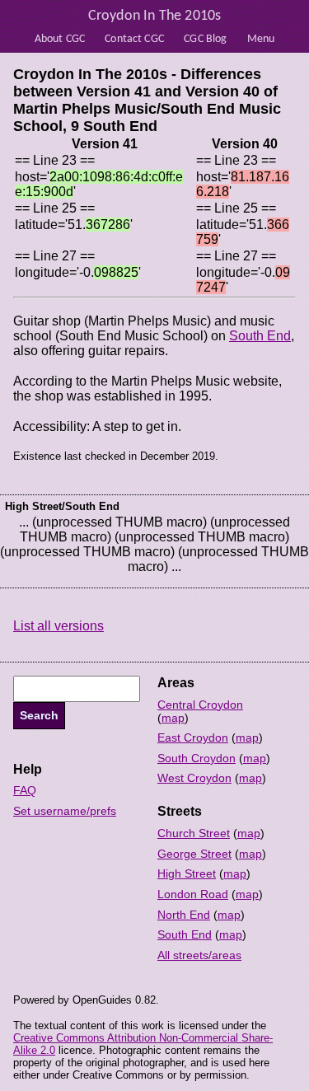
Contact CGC (134, 39)
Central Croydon (200, 704)
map (173, 717)
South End (260, 336)
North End (183, 914)
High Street (186, 873)
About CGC (60, 39)
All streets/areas (199, 955)
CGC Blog (205, 39)
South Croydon (196, 758)
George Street (194, 853)
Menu (261, 39)
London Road (192, 894)
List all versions (58, 626)
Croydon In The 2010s (155, 16)
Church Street (193, 833)
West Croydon (194, 777)
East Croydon (192, 737)
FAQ (24, 790)
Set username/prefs (64, 810)
